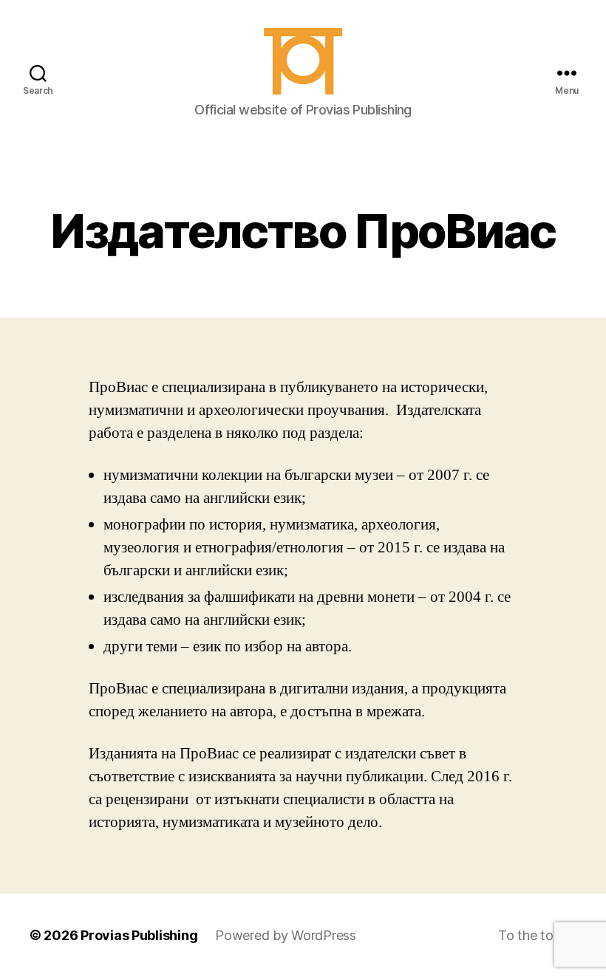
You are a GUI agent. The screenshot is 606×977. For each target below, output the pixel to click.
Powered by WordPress (285, 935)
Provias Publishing (139, 935)
